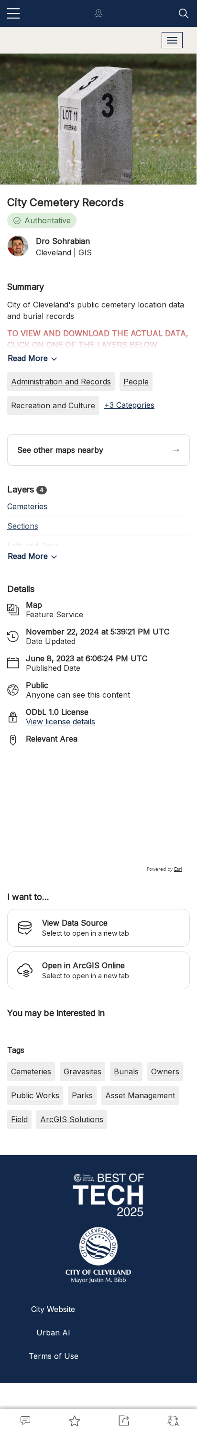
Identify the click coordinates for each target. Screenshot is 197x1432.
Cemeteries (27, 506)
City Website (53, 1390)
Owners (165, 1153)
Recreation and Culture (53, 405)
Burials (126, 1153)
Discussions (24, 1420)
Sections (22, 526)
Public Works (35, 1176)
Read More (28, 358)
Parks (82, 1176)
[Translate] (172, 1420)
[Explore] (98, 813)
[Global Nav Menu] (13, 13)
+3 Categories (129, 405)
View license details (60, 721)
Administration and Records (61, 381)
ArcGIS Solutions (71, 1200)
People (136, 381)
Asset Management (140, 1176)
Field (19, 1200)
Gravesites (82, 1153)
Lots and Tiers (33, 545)
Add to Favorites (73, 1420)
